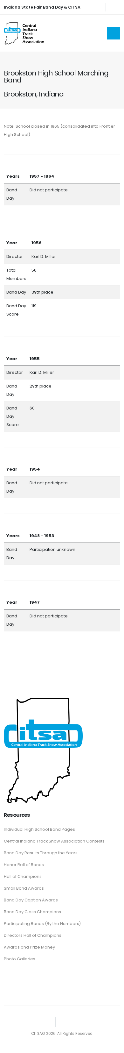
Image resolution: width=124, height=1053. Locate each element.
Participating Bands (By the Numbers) (42, 924)
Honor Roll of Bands (24, 865)
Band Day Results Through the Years (41, 853)
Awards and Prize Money (29, 947)
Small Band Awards (24, 888)
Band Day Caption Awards (31, 900)
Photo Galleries (19, 959)
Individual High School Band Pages (39, 829)
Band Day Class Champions (32, 912)
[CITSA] (43, 748)
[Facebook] (115, 7)
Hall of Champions (23, 876)
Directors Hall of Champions (32, 935)
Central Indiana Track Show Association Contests (54, 841)
